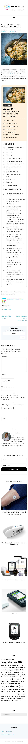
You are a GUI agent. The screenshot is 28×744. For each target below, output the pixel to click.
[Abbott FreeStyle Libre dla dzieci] (14, 640)
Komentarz (5, 356)
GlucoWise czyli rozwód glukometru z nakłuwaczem (14, 543)
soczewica (5, 698)
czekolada (6, 670)
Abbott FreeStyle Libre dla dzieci (14, 642)
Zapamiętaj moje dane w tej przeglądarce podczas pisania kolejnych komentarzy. (13, 397)
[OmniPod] (14, 611)
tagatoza (13, 698)
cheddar (5, 309)
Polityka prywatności (7, 734)
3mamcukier (17, 6)
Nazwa (3, 374)
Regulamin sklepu (6, 731)
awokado (4, 659)
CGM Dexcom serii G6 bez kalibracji (14, 580)
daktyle (14, 669)
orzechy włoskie (13, 694)
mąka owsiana (7, 689)
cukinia (13, 667)
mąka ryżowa (19, 689)
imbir (12, 672)
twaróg (19, 698)
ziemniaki (16, 700)
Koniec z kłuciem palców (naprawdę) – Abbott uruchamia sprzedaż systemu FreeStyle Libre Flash (14, 512)
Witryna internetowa (7, 387)
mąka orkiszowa (12, 686)
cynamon (22, 667)
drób (21, 670)
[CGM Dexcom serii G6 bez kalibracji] (14, 578)
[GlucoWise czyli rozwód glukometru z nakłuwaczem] (14, 541)
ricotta (10, 696)
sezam (22, 696)
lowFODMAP (12, 676)
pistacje (22, 694)
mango (18, 676)
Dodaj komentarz (12, 31)
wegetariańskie (6, 700)
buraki (10, 665)
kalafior (9, 309)
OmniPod (14, 613)
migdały (16, 679)
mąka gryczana (14, 681)
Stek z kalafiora (15, 74)
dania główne (9, 307)
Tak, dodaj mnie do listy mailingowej (12, 405)
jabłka (16, 672)
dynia (5, 672)
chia (15, 665)
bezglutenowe (12, 662)
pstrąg (3, 696)
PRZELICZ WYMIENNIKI (15, 299)
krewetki (22, 674)
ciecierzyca (5, 667)
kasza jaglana (13, 674)
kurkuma (4, 676)
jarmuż (22, 672)
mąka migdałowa (15, 683)
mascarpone (7, 679)
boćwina (4, 665)
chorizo (20, 665)
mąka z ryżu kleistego (10, 691)
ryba (16, 696)
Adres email (5, 381)
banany (11, 659)
